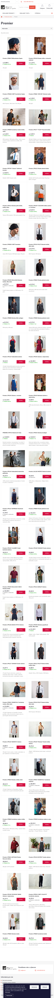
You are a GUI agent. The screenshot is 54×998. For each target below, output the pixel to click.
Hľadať (32, 7)
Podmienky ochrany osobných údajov (9, 983)
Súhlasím (44, 987)
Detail (21, 63)
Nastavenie (9, 995)
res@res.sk (23, 970)
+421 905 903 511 (41, 970)
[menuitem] (9, 13)
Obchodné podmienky (5, 1)
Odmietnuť (34, 987)
